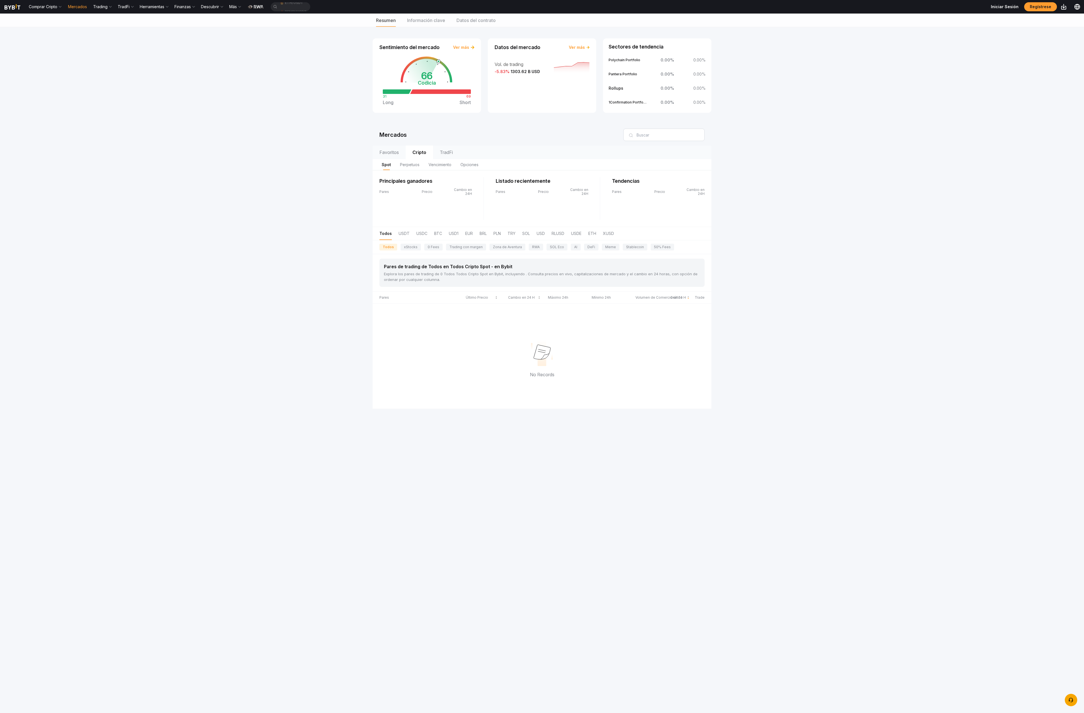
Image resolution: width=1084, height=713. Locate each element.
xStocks (411, 247)
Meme (610, 247)
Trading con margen (466, 247)
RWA (536, 247)
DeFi (591, 247)
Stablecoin (635, 247)
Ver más (461, 47)
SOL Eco (557, 247)
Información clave (426, 20)
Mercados (77, 6)
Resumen (386, 20)
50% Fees (662, 247)
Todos (388, 247)
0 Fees (433, 247)
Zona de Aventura (507, 247)
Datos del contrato (476, 20)
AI (575, 247)
